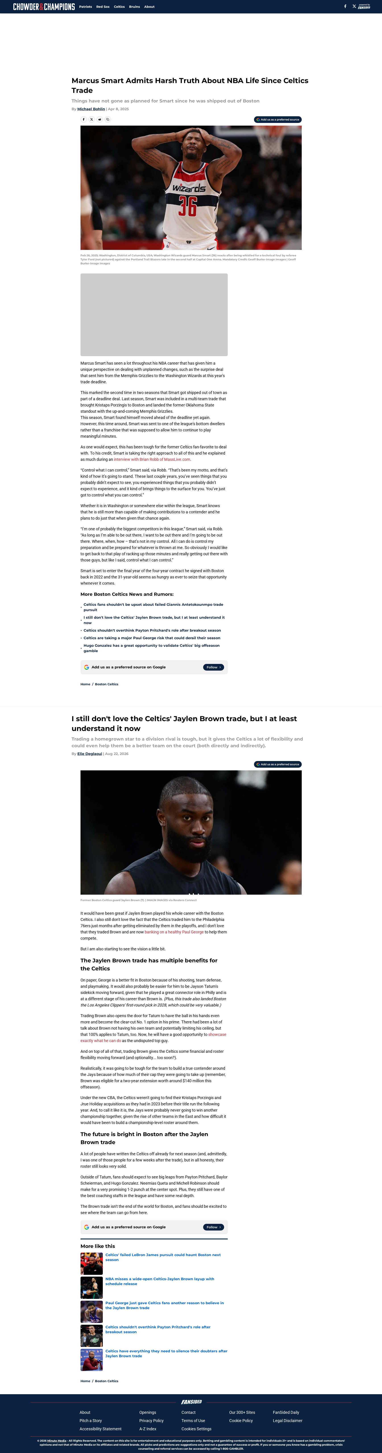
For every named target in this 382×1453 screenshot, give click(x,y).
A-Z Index (147, 1428)
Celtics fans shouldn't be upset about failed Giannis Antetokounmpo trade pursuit (153, 607)
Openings (147, 1412)
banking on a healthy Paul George (174, 932)
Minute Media (56, 1440)
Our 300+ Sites (242, 1412)
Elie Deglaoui (89, 754)
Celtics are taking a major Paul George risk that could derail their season (152, 638)
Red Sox (102, 7)
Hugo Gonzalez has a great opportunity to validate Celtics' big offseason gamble (152, 648)
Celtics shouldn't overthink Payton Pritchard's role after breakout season (152, 630)
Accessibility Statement (101, 1428)
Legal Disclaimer (287, 1420)
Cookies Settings (196, 1428)
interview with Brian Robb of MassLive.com (152, 459)
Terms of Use (193, 1420)
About (149, 7)
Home (85, 684)
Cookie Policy (241, 1420)
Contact (189, 1412)
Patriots (85, 7)
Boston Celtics (106, 684)
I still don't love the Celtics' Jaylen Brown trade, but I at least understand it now (154, 620)
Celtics (119, 7)
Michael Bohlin (91, 109)
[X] (354, 6)
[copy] (108, 119)
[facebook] (345, 6)
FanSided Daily (286, 1412)
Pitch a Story (91, 1420)
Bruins (134, 7)
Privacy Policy (151, 1420)
